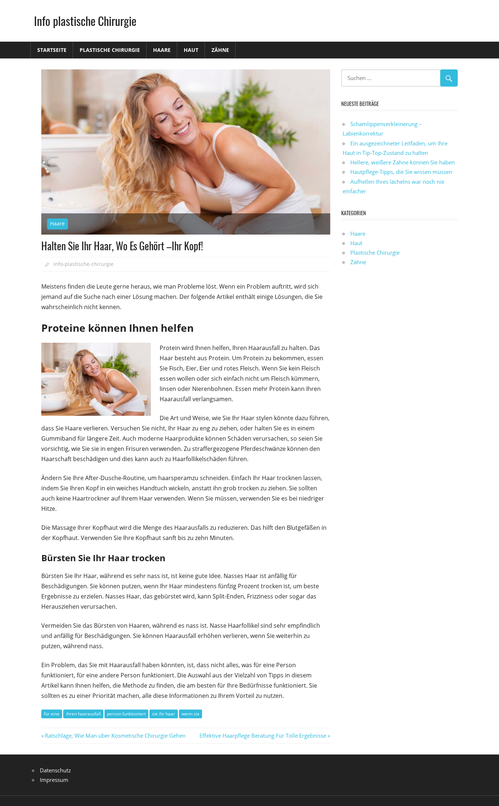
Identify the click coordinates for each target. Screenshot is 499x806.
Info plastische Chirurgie (85, 20)
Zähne (220, 49)
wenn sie (190, 714)
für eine (52, 714)
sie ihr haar (163, 714)
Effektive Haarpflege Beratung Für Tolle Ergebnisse (262, 735)
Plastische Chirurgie (110, 49)
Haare (162, 49)
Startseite (51, 49)
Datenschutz (55, 770)
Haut (191, 49)
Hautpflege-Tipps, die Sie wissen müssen (401, 171)
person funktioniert (126, 714)
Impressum (54, 779)
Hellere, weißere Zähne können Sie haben (402, 162)
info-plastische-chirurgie (83, 264)
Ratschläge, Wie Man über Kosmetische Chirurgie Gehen (115, 735)
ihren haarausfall (83, 714)
